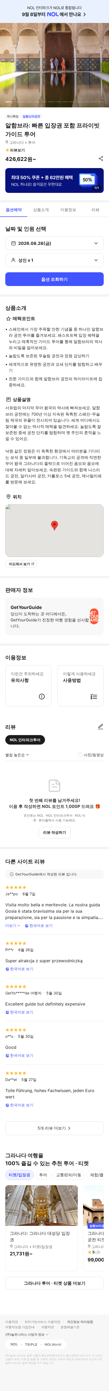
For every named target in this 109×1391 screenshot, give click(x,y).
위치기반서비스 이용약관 (42, 1322)
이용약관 (11, 1322)
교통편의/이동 (68, 1174)
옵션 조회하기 (54, 279)
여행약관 (47, 1327)
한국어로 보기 (41, 925)
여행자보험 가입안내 (20, 1327)
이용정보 (68, 209)
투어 (43, 1174)
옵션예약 (14, 209)
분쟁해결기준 (70, 1327)
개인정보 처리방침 (80, 1322)
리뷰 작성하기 (54, 832)
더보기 (10, 925)
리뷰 (95, 209)
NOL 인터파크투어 (25, 739)
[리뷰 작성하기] (100, 727)
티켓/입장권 (19, 1174)
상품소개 (41, 209)
